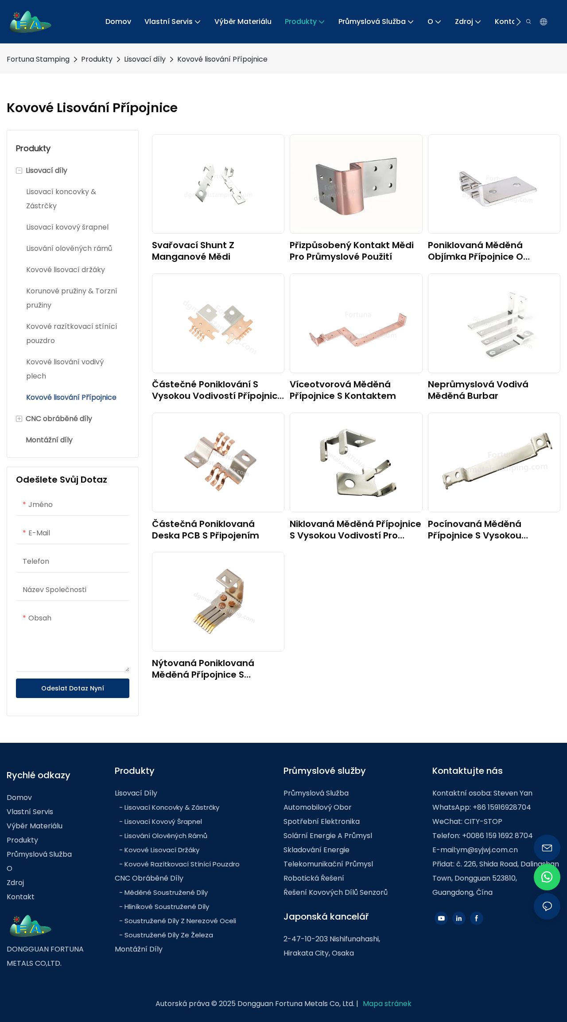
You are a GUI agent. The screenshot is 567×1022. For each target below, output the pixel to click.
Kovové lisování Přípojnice (222, 59)
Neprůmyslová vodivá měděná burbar (478, 390)
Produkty (97, 59)
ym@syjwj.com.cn (487, 850)
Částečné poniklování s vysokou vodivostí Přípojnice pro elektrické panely (217, 390)
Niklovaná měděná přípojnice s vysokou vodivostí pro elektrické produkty (355, 529)
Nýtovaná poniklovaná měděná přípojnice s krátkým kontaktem (203, 668)
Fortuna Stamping (38, 59)
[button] (518, 22)
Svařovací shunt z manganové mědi (193, 250)
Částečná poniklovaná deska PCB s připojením (205, 529)
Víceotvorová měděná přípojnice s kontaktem (343, 390)
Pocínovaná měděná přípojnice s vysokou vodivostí (474, 529)
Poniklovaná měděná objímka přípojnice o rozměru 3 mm (475, 250)
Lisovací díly (145, 59)
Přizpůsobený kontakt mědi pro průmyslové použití (352, 250)
